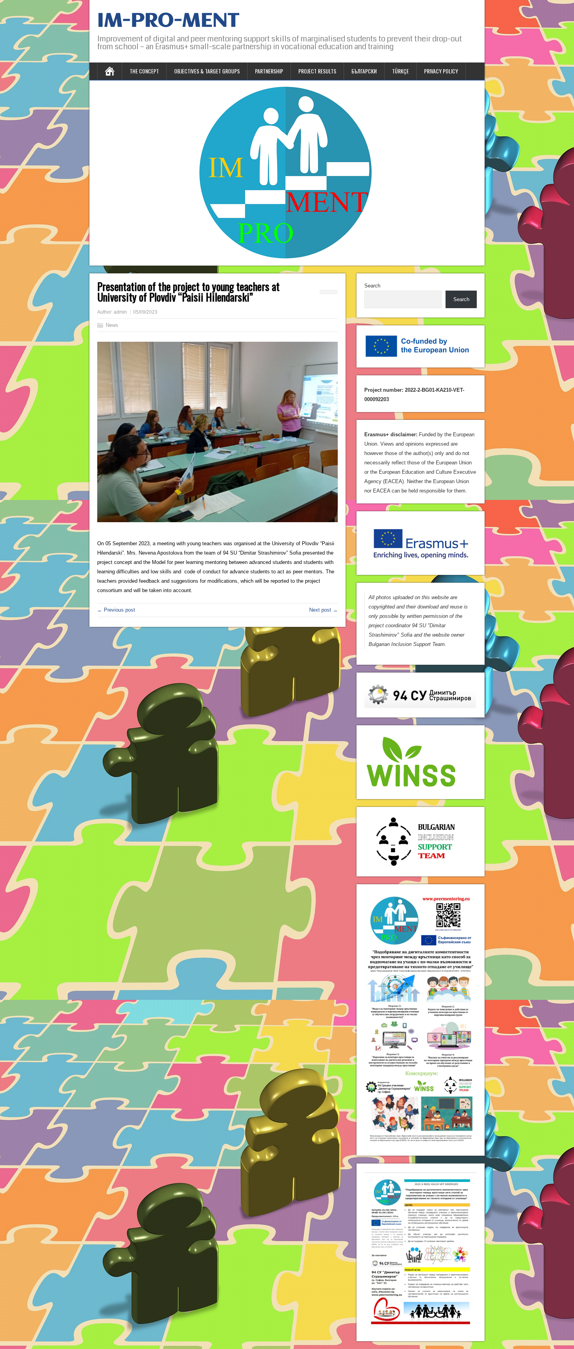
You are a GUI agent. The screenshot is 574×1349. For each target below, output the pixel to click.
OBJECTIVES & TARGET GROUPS (207, 71)
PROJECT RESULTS (317, 71)
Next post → (323, 610)
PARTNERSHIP (269, 71)
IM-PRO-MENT (168, 21)
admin (120, 312)
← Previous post (116, 610)
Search (372, 286)
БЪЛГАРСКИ (364, 71)
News (112, 325)
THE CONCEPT (144, 71)
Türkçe (400, 71)
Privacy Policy (441, 71)
